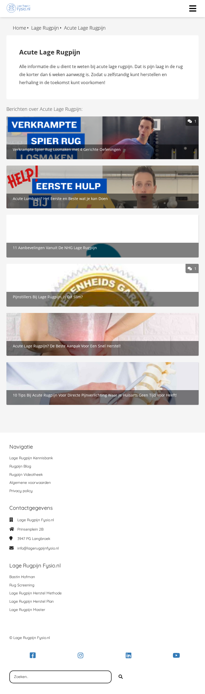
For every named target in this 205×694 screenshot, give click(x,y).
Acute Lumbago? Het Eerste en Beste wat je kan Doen (59, 168)
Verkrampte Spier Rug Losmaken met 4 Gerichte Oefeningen (67, 119)
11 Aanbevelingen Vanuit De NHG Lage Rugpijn (53, 218)
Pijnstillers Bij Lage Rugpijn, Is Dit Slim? (45, 267)
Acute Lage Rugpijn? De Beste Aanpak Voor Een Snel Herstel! (66, 316)
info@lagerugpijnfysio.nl (38, 548)
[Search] (120, 677)
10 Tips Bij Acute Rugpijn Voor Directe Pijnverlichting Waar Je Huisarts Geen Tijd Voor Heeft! (98, 365)
